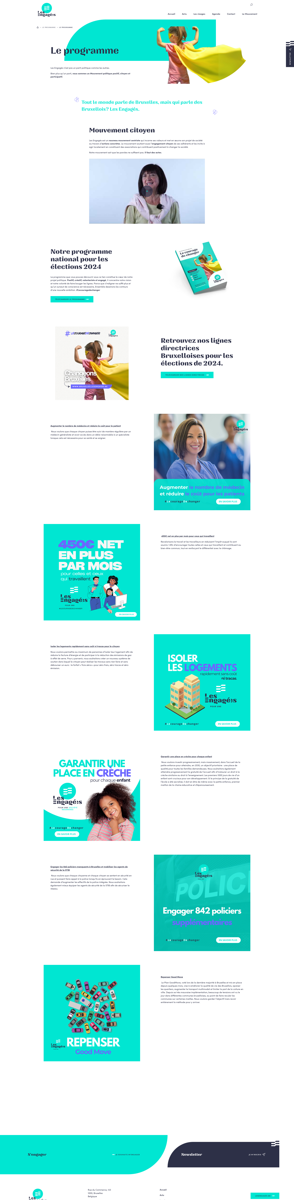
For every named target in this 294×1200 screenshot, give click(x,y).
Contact (231, 13)
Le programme (49, 27)
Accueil (171, 13)
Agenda (216, 13)
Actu (184, 13)
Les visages (199, 13)
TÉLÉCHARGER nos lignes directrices (185, 375)
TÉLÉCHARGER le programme (70, 299)
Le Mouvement (249, 13)
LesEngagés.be (263, 1196)
